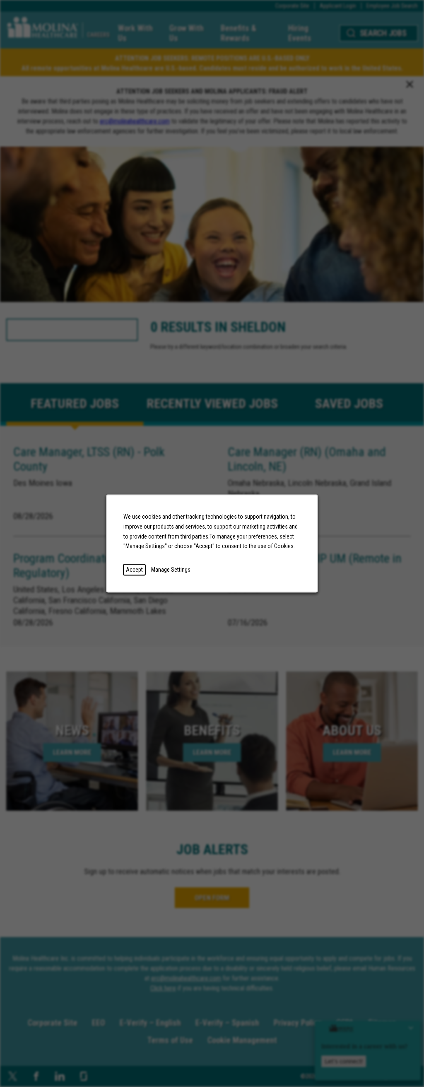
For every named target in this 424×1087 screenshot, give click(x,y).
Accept (134, 569)
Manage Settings (170, 569)
